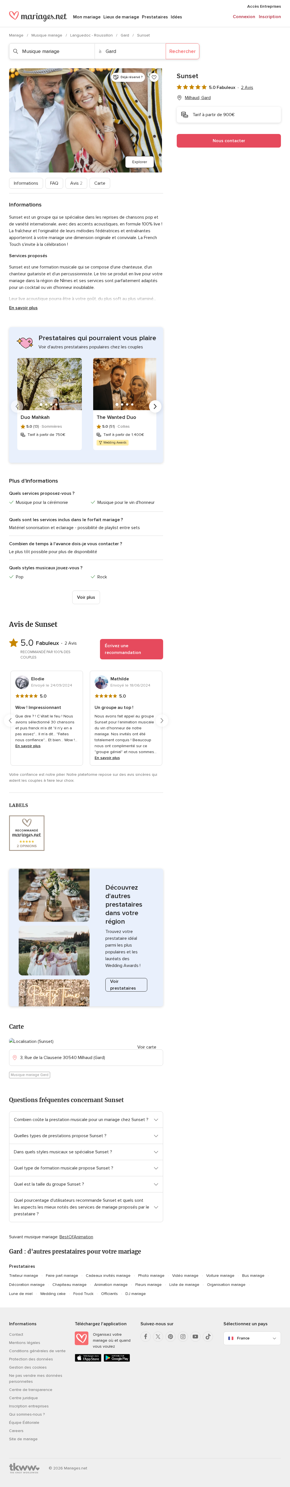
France (243, 1338)
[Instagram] (183, 1337)
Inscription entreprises (29, 1406)
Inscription (270, 17)
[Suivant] (155, 406)
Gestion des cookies (28, 1367)
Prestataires (155, 17)
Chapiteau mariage (69, 1284)
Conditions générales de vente (37, 1350)
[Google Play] (117, 1360)
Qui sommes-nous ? (27, 1414)
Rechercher (182, 51)
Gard (125, 35)
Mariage (17, 35)
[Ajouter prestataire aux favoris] (154, 77)
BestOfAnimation (76, 1237)
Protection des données (31, 1359)
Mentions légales (24, 1342)
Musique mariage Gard (29, 1075)
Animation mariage (111, 1284)
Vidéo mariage (185, 1275)
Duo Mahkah (35, 417)
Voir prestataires (123, 985)
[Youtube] (195, 1337)
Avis (76, 183)
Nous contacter (229, 141)
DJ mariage (135, 1293)
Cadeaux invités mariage (108, 1275)
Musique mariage (47, 35)
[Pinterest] (170, 1337)
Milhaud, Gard (198, 98)
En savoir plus (23, 308)
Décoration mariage (27, 1284)
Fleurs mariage (148, 1284)
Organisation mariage (226, 1284)
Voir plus (86, 597)
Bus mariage (253, 1275)
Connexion (244, 17)
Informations (26, 183)
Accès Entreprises (264, 6)
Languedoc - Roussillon (92, 35)
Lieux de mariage (121, 17)
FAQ (54, 183)
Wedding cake (53, 1293)
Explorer (139, 161)
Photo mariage (151, 1275)
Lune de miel (21, 1293)
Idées (176, 17)
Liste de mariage (184, 1284)
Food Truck (83, 1293)
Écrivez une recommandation (123, 649)
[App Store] (88, 1360)
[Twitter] (158, 1337)
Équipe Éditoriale (24, 1422)
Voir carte (146, 1047)
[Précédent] (17, 406)
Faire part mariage (62, 1275)
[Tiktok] (208, 1337)
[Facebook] (145, 1337)
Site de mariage (23, 1439)
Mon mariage (87, 17)
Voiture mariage (220, 1275)
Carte (99, 183)
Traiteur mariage (23, 1275)
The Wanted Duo (116, 417)
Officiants (109, 1293)
